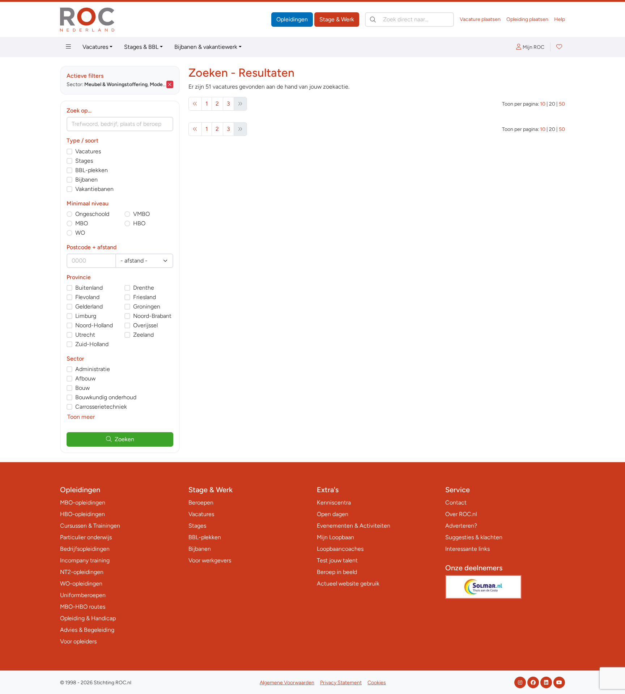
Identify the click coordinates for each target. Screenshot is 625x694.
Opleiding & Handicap (88, 618)
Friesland (144, 297)
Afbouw (85, 378)
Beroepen (200, 502)
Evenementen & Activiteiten (353, 525)
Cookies (376, 683)
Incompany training (85, 560)
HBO (139, 223)
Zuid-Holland (92, 344)
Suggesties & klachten (473, 537)
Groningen (146, 306)
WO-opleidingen (81, 583)
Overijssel (145, 325)
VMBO (141, 213)
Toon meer (81, 416)
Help (559, 19)
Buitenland (89, 287)
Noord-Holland (94, 325)
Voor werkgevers (209, 560)
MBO (81, 223)
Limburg (85, 315)
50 (562, 104)
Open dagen (332, 514)
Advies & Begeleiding (87, 629)
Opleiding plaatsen (527, 19)
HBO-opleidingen (82, 514)
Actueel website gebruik (348, 583)
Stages (84, 160)
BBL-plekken (91, 170)
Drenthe (143, 287)
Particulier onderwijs (86, 537)
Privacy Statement (341, 683)
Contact (456, 502)
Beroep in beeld (337, 572)
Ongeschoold (92, 213)
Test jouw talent (337, 560)
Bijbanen (86, 179)
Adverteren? (461, 525)
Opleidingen (292, 19)
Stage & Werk (336, 19)
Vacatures (95, 46)
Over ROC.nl (461, 514)
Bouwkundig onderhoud (105, 397)
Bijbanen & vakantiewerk (205, 46)
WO (80, 232)
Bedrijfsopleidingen (85, 548)
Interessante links (467, 548)
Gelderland (89, 306)
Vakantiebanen (94, 189)
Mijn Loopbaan (335, 537)
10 (542, 104)
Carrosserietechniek (101, 406)
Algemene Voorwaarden (287, 683)
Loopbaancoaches (340, 548)
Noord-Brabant (152, 315)
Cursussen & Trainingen (90, 525)
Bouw (82, 387)
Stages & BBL (141, 46)
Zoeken (124, 439)
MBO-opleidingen (82, 502)
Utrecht (85, 334)
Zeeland (143, 334)
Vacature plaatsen (480, 19)
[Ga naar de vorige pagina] (195, 104)
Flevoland (87, 297)
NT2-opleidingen (81, 572)
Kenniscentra (334, 502)
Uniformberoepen (83, 595)
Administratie (92, 369)
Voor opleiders (78, 641)
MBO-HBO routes (82, 606)
